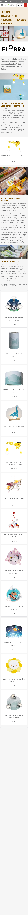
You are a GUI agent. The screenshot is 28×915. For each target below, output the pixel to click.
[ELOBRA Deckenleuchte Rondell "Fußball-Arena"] (14, 304)
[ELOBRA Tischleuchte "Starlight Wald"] (14, 340)
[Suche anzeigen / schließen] (18, 5)
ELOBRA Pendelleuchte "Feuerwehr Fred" (14, 536)
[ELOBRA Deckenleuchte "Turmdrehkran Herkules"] (14, 448)
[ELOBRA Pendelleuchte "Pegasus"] (14, 484)
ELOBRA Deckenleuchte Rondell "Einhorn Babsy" (14, 572)
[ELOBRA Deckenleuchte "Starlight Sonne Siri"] (14, 665)
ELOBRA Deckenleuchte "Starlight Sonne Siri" (14, 680)
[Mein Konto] (21, 5)
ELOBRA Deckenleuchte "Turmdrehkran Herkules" (14, 463)
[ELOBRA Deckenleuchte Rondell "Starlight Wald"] (14, 701)
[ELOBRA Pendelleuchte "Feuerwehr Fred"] (14, 521)
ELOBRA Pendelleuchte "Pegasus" (14, 498)
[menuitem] (2, 5)
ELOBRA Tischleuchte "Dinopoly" (14, 426)
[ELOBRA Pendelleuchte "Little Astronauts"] (14, 145)
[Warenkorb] (25, 5)
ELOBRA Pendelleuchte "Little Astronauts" (14, 644)
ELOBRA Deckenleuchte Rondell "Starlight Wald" (14, 716)
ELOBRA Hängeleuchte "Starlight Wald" (14, 391)
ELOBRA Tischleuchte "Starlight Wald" (14, 355)
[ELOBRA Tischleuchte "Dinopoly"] (14, 412)
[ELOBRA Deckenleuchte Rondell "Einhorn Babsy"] (14, 557)
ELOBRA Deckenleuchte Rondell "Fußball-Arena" (14, 319)
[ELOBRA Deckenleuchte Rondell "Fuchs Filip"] (14, 593)
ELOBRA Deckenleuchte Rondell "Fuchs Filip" (14, 608)
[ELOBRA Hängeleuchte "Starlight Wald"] (14, 376)
